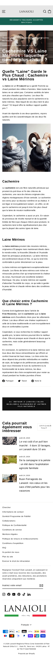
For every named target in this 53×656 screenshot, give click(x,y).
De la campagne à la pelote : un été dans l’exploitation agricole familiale (34, 464)
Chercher (6, 507)
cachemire (36, 366)
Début (5, 38)
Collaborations (8, 521)
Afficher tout (45, 427)
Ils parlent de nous (10, 552)
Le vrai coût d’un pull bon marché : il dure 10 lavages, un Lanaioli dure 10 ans (35, 445)
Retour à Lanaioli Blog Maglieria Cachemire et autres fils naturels (26, 404)
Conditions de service (12, 530)
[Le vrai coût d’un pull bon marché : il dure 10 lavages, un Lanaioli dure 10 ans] (9, 441)
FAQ (4, 548)
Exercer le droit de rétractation (16, 561)
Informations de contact (13, 512)
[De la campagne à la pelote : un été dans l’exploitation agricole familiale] (9, 459)
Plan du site (7, 557)
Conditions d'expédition (12, 543)
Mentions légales (10, 534)
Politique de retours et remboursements (20, 539)
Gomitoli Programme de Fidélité (16, 516)
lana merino (16, 45)
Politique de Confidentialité (14, 525)
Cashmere (6, 45)
